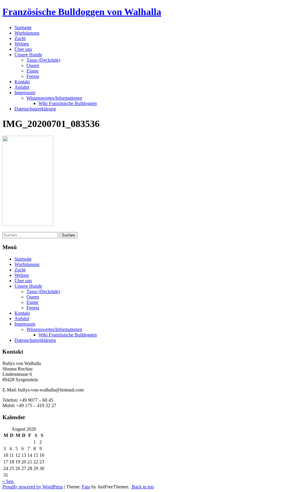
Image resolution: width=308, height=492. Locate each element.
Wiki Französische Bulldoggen (67, 103)
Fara (86, 486)
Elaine (32, 70)
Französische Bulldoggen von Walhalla (81, 11)
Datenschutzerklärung (35, 108)
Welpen (21, 43)
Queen (32, 65)
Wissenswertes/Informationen (54, 98)
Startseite (23, 27)
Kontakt (22, 81)
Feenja (32, 76)
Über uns (23, 49)
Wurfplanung (26, 33)
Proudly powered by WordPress (32, 486)
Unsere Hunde (28, 54)
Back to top (142, 486)
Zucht (20, 38)
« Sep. (8, 481)
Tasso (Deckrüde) (43, 60)
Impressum (24, 92)
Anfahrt (21, 87)
